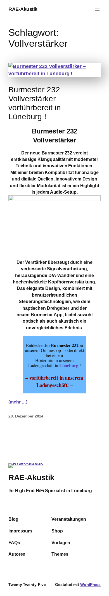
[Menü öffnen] (97, 9)
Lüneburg (68, 365)
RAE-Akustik (22, 9)
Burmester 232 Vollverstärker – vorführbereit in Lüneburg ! (35, 103)
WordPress (90, 584)
